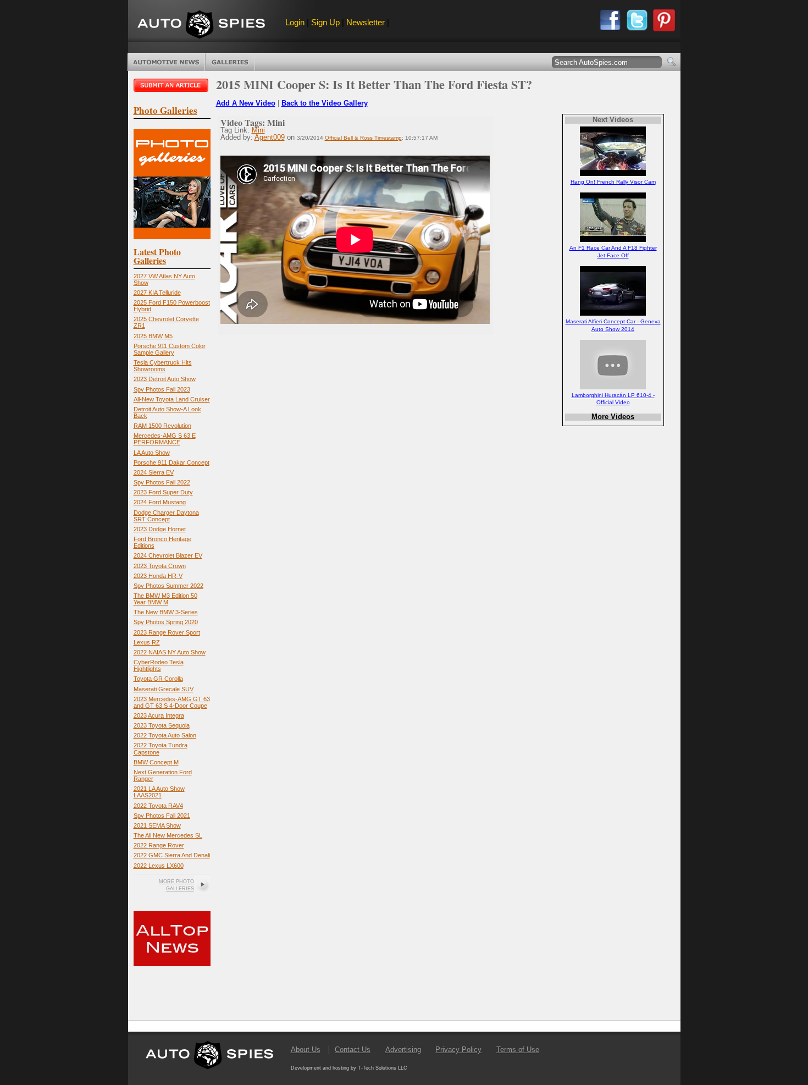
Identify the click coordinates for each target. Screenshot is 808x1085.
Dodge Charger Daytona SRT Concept (166, 515)
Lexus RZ (147, 642)
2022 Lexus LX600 (159, 865)
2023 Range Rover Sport (167, 632)
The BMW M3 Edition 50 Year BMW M (165, 598)
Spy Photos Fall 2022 (162, 482)
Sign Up (325, 22)
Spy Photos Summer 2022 (168, 585)
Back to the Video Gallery (324, 103)
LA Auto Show (152, 452)
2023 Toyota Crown (160, 566)
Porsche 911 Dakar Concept (171, 462)
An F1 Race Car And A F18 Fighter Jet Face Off (613, 251)
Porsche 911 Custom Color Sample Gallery (170, 349)
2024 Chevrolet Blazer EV (168, 555)
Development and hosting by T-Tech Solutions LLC (349, 1068)
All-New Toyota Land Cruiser (172, 399)
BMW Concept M (156, 762)
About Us (305, 1049)
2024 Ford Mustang (160, 502)
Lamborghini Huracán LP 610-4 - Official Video (613, 398)
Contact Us (352, 1049)
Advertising (403, 1049)
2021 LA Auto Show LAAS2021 (159, 791)
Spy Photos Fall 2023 (162, 389)
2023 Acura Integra (159, 715)
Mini (258, 130)
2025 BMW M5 (153, 336)
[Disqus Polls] (369, 474)
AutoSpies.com (201, 25)
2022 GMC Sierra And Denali (172, 855)
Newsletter (365, 22)
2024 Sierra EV (154, 472)
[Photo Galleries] (172, 237)
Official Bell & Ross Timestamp (363, 138)
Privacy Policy (458, 1049)
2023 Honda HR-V (158, 575)
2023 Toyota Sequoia (162, 725)
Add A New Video (245, 103)
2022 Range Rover (159, 845)
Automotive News (166, 62)
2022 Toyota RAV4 (158, 805)
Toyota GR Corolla (158, 678)
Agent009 (269, 137)
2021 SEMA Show (157, 825)
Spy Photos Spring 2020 (166, 622)
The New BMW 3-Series (166, 612)
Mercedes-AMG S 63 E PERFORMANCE (165, 438)
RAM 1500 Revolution (162, 425)
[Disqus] (369, 756)
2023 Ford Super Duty (163, 492)
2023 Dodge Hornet (160, 529)
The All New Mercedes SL (168, 835)
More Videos (612, 416)
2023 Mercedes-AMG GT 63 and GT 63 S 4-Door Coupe (172, 702)
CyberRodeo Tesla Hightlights (159, 665)
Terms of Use (517, 1049)
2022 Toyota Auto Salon (165, 735)
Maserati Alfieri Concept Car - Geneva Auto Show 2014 (613, 325)
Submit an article (172, 85)
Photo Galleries (230, 62)
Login (295, 22)
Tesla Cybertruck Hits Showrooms (163, 365)
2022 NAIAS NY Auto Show (170, 652)
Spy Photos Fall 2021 (162, 815)
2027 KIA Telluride (157, 292)
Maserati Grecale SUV (163, 689)
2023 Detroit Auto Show (165, 379)
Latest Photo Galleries (157, 256)
